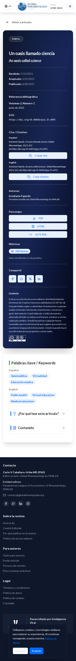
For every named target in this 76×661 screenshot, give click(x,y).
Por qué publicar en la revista (19, 533)
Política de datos (12, 592)
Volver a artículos (22, 22)
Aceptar (36, 650)
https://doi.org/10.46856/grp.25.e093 (32, 119)
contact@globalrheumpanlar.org (25, 495)
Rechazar (20, 650)
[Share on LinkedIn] (39, 278)
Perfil (16, 39)
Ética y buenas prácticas (17, 570)
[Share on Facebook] (12, 278)
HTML (41, 226)
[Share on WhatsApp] (21, 278)
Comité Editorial (12, 528)
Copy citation (41, 176)
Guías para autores (14, 555)
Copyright (9, 603)
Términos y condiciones (16, 587)
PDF (41, 218)
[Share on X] (30, 278)
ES (10, 6)
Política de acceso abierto (17, 538)
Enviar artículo (11, 560)
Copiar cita (41, 155)
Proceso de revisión (14, 565)
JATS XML (41, 234)
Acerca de (9, 523)
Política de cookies (13, 598)
